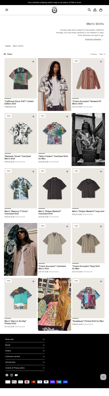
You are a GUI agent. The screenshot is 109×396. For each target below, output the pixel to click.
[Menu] (6, 9)
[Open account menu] (95, 10)
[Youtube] (16, 375)
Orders (8, 351)
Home (7, 46)
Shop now (9, 339)
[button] (102, 54)
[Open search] (89, 10)
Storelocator (10, 362)
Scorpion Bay (17, 392)
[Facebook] (7, 375)
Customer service (12, 356)
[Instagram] (11, 375)
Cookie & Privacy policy (15, 368)
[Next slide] (35, 78)
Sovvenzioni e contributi (35, 392)
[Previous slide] (7, 78)
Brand (7, 345)
